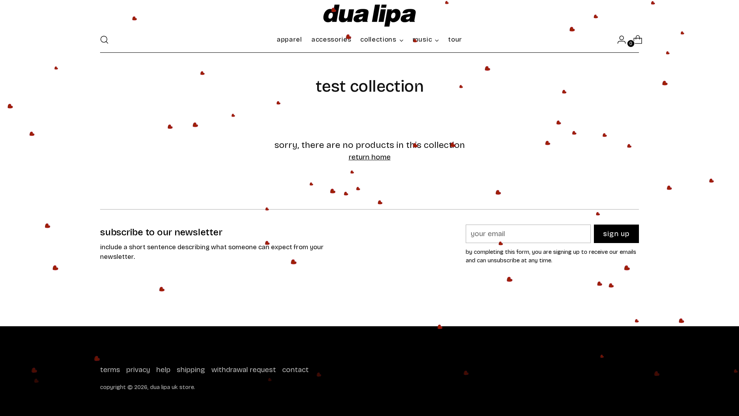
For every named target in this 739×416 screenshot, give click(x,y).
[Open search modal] (104, 39)
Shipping (191, 369)
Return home (370, 157)
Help (163, 369)
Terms (110, 369)
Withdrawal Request (243, 369)
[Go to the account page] (618, 39)
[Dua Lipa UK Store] (369, 16)
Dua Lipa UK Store (172, 387)
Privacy (138, 369)
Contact (295, 369)
